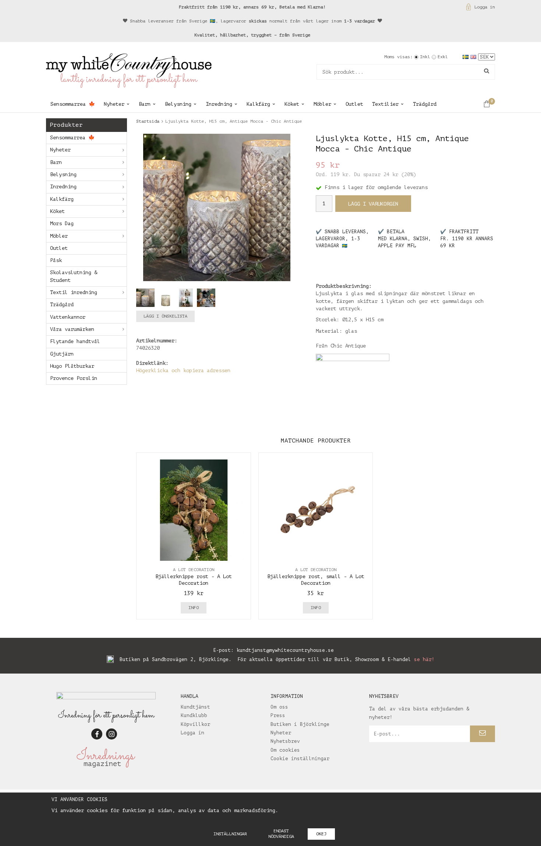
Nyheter (114, 104)
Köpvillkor (195, 724)
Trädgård (424, 104)
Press (277, 715)
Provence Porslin (73, 378)
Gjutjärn (62, 354)
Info (193, 607)
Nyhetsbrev (285, 741)
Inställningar (230, 833)
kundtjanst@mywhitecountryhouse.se (285, 650)
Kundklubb (194, 715)
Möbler (322, 104)
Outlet (354, 104)
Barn (145, 104)
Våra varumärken (72, 329)
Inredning (219, 104)
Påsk (56, 260)
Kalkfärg (258, 104)
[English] (474, 56)
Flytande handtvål (75, 341)
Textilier (385, 104)
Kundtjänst (195, 707)
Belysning (178, 104)
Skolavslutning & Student (73, 276)
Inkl (425, 56)
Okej (321, 833)
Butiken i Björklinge (299, 724)
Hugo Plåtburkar (72, 366)
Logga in (484, 7)
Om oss (279, 707)
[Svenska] (466, 56)
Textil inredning (73, 292)
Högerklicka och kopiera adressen (183, 370)
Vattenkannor (67, 317)
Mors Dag (62, 223)
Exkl (443, 56)
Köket (291, 104)
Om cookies (285, 750)
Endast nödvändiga (281, 833)
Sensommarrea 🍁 (72, 104)
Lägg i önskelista (165, 316)
